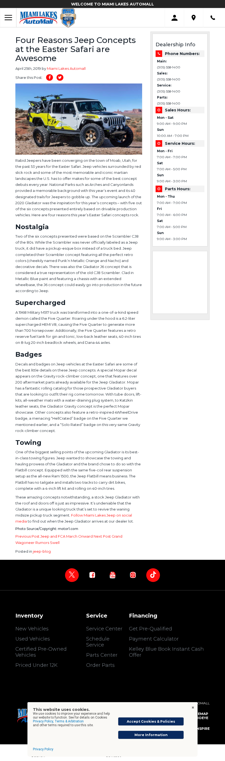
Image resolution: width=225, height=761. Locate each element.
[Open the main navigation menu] (8, 17)
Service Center (104, 629)
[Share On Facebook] (49, 77)
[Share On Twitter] (60, 77)
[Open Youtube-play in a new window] (112, 575)
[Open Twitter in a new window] (72, 575)
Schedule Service (97, 642)
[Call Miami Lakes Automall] (212, 17)
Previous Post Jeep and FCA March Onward (54, 536)
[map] (193, 17)
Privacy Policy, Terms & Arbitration (58, 721)
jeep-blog (42, 551)
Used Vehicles (32, 639)
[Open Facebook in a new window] (92, 575)
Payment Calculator (154, 639)
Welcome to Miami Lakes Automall (112, 4)
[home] (38, 17)
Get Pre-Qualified (150, 629)
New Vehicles (32, 629)
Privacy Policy (43, 749)
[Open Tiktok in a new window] (153, 575)
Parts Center (101, 655)
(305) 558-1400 (168, 67)
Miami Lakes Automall (66, 68)
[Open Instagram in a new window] (133, 575)
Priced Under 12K (36, 665)
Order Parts (100, 665)
